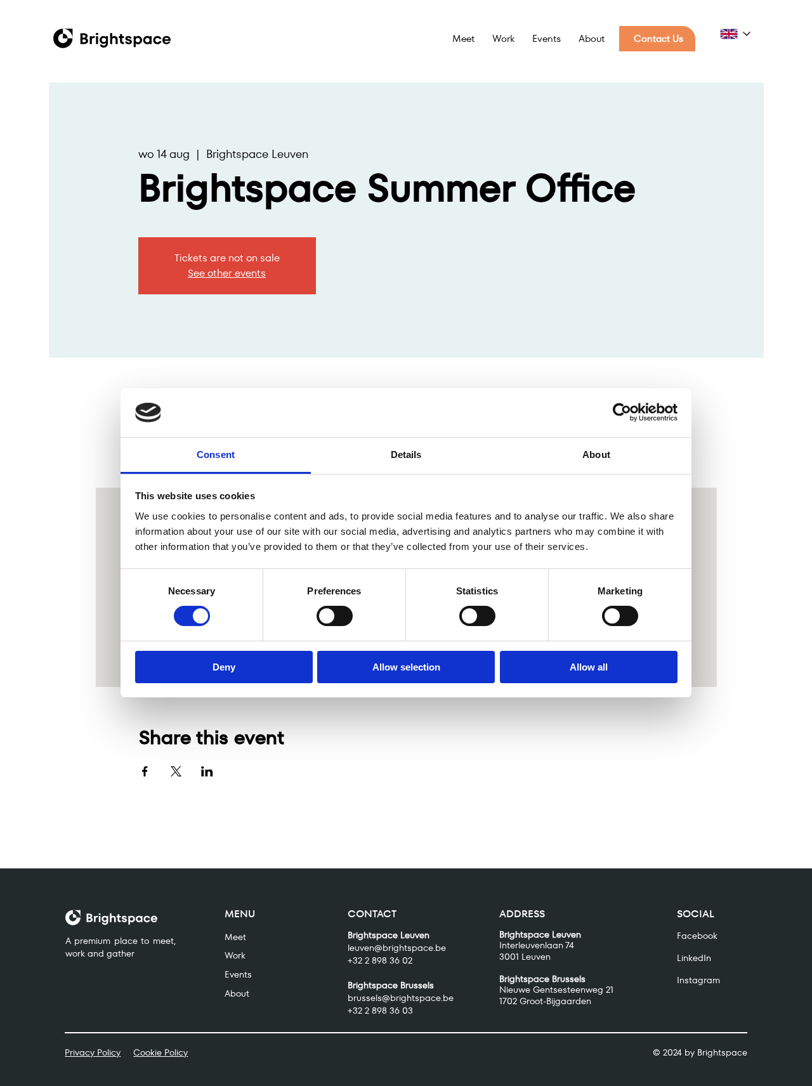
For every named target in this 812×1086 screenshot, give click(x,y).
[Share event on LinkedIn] (207, 771)
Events (238, 974)
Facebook (697, 935)
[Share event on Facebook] (145, 771)
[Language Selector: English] (735, 34)
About (237, 993)
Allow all (589, 667)
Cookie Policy (160, 1052)
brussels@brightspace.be (401, 997)
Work (235, 955)
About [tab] (596, 454)
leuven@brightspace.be (397, 947)
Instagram (698, 980)
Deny (224, 667)
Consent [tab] (216, 454)
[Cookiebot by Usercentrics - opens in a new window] (622, 412)
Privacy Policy (93, 1052)
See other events (227, 273)
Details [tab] (406, 454)
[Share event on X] (176, 771)
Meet (235, 937)
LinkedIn (694, 958)
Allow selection (406, 667)
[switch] (335, 616)
